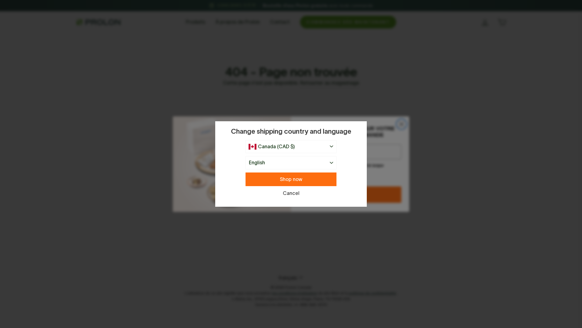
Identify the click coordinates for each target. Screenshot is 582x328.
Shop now (291, 179)
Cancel (291, 193)
